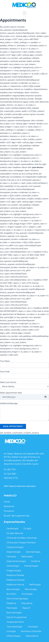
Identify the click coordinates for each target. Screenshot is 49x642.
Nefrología (35, 584)
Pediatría (11, 603)
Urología (11, 631)
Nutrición (11, 594)
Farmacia (11, 556)
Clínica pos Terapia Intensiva (21, 542)
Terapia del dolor (15, 622)
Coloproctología (14, 547)
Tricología (32, 626)
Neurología (31, 589)
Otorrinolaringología (17, 598)
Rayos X (26, 608)
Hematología (31, 566)
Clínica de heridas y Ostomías (21, 538)
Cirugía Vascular (14, 533)
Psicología (11, 608)
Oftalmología (13, 636)
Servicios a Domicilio (31, 631)
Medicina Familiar (15, 575)
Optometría (32, 636)
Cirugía (27, 528)
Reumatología (14, 612)
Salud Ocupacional (16, 617)
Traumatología (14, 626)
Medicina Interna (15, 584)
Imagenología (13, 570)
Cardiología (12, 528)
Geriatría (35, 561)
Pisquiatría (26, 603)
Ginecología (12, 566)
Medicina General (15, 580)
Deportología (13, 552)
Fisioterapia (27, 556)
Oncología (26, 594)
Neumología (13, 589)
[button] (24, 13)
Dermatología (33, 552)
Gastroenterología (16, 561)
